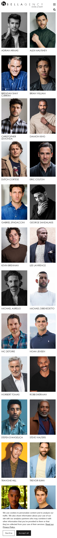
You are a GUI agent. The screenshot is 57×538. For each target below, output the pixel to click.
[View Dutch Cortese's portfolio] (14, 159)
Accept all (24, 533)
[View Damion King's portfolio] (42, 116)
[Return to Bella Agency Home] (22, 4)
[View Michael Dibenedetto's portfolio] (42, 288)
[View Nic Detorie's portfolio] (14, 331)
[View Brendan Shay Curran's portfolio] (14, 73)
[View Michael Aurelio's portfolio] (14, 288)
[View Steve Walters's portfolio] (42, 417)
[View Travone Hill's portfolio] (14, 460)
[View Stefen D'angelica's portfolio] (14, 417)
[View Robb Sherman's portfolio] (42, 374)
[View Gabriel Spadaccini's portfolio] (14, 202)
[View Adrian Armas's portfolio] (14, 30)
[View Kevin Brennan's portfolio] (14, 245)
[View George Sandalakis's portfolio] (42, 202)
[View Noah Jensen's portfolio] (42, 331)
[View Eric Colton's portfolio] (42, 159)
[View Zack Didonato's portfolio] (42, 503)
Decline (8, 533)
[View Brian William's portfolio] (42, 73)
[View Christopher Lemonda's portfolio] (14, 116)
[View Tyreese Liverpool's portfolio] (14, 503)
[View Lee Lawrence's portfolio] (42, 245)
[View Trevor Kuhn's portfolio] (42, 460)
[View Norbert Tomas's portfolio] (14, 374)
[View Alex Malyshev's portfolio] (42, 30)
